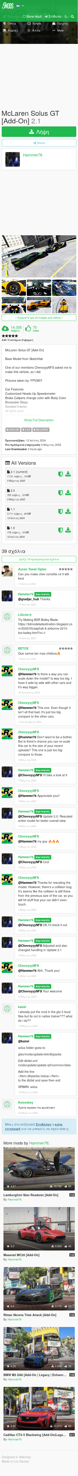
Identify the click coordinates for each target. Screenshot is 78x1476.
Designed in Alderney (16, 1457)
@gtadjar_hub (28, 599)
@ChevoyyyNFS (30, 775)
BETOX (23, 648)
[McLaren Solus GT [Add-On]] (39, 256)
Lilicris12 (25, 614)
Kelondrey (25, 1102)
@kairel (23, 1041)
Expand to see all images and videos (39, 317)
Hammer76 (32, 155)
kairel (22, 1007)
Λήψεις (15, 330)
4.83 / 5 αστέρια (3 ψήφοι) (17, 340)
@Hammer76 (27, 674)
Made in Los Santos (15, 1461)
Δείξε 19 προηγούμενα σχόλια (39, 559)
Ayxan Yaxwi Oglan (32, 569)
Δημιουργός (43, 594)
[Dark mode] (66, 16)
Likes (36, 330)
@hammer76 (27, 737)
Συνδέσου (43, 1124)
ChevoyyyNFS (28, 669)
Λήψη (42, 131)
